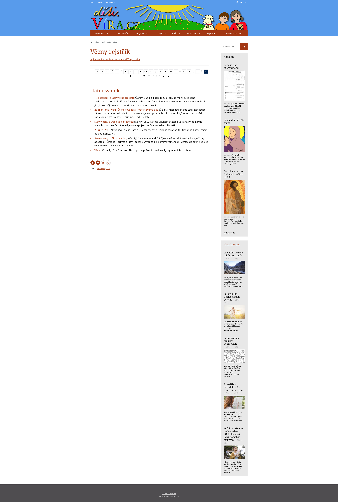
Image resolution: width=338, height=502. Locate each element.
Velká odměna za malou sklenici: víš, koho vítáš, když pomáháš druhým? (233, 434)
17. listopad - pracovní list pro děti (114, 97)
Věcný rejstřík (100, 42)
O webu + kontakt (169, 493)
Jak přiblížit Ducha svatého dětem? (232, 296)
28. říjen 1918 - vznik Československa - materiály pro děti (126, 109)
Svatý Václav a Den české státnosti (114, 121)
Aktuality (229, 56)
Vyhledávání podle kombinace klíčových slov (115, 59)
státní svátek (112, 42)
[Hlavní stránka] (91, 42)
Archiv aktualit (229, 233)
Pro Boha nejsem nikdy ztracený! (233, 254)
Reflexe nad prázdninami (231, 66)
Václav (98, 150)
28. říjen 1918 (101, 129)
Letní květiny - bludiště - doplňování (232, 340)
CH (145, 71)
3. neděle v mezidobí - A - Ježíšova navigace (234, 387)
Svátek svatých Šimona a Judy (111, 138)
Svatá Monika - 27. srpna (234, 121)
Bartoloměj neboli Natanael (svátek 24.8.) (234, 174)
